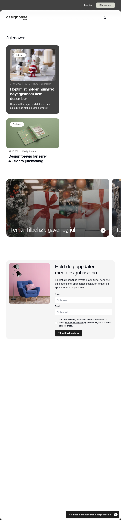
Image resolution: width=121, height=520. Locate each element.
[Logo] (16, 18)
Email (57, 306)
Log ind (88, 5)
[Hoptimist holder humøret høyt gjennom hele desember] (32, 79)
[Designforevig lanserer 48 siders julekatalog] (32, 141)
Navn (57, 294)
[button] (103, 230)
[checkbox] (56, 322)
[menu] (113, 18)
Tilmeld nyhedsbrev (68, 333)
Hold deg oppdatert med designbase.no (90, 514)
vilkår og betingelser (74, 322)
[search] (105, 18)
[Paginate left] (9, 208)
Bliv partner (105, 5)
